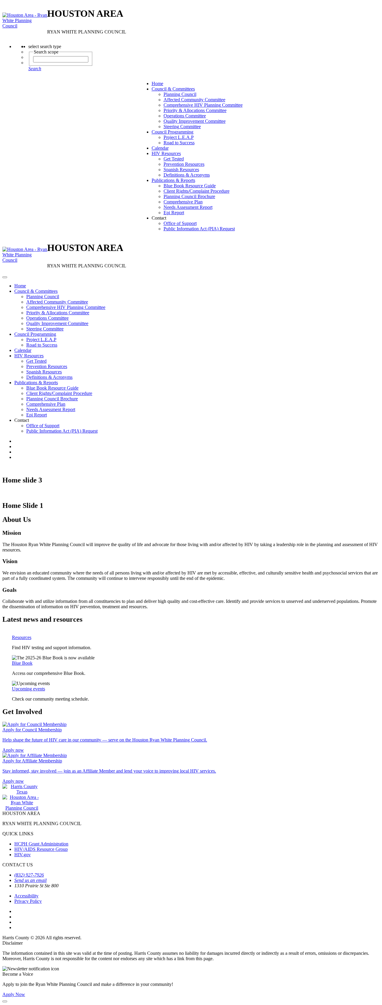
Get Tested (174, 158)
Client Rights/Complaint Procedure (196, 191)
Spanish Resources (181, 169)
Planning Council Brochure (189, 196)
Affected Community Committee (194, 99)
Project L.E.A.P (179, 137)
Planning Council (180, 94)
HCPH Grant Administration (41, 843)
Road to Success (179, 142)
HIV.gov (22, 854)
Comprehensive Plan (183, 201)
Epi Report (174, 212)
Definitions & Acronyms (187, 174)
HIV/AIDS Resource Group (41, 849)
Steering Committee (182, 126)
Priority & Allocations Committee (195, 110)
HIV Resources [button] (166, 153)
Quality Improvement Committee (195, 121)
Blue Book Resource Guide (190, 185)
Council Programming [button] (172, 131)
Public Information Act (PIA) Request (199, 228)
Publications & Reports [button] (173, 180)
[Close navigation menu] (4, 277)
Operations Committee (185, 115)
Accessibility (26, 895)
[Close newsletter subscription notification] (4, 1001)
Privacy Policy (28, 901)
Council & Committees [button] (173, 88)
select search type (44, 46)
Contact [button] (159, 217)
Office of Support (180, 223)
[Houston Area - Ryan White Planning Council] (24, 21)
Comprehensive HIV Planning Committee (203, 105)
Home (157, 83)
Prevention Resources (184, 164)
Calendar (160, 148)
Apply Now (13, 994)
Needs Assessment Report (188, 207)
